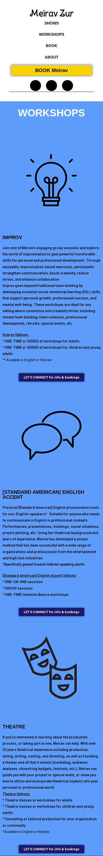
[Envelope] (67, 85)
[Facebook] (51, 85)
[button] (51, 23)
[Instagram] (35, 85)
